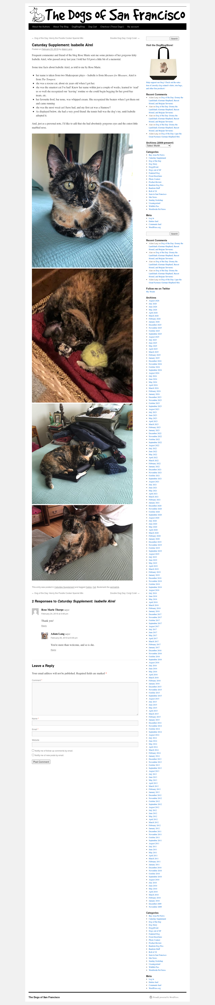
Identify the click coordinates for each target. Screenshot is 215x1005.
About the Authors (41, 26)
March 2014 (154, 750)
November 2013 (155, 762)
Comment (37, 680)
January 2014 (154, 756)
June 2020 (153, 523)
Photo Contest (154, 179)
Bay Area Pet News (157, 154)
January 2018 (154, 611)
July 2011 (153, 846)
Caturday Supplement (64, 587)
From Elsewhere (155, 176)
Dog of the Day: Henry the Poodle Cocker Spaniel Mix (57, 38)
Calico (89, 587)
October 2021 (154, 475)
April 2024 (153, 385)
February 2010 (155, 897)
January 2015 (154, 719)
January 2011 (154, 864)
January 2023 (154, 430)
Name (35, 718)
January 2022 (154, 466)
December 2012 (155, 795)
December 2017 (155, 614)
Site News (153, 197)
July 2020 (153, 520)
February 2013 (155, 789)
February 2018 (155, 608)
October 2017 (154, 620)
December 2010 (155, 867)
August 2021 (154, 481)
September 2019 (155, 550)
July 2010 (153, 882)
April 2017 (153, 638)
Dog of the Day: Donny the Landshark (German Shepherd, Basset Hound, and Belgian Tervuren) (166, 100)
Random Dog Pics (156, 185)
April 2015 (153, 710)
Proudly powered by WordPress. (166, 997)
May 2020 (153, 526)
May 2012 (153, 816)
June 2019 (153, 560)
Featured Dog (154, 173)
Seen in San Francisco (157, 194)
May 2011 (153, 852)
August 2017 (154, 626)
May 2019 (153, 563)
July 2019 (153, 557)
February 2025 (155, 354)
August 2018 (154, 590)
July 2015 (153, 701)
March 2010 (154, 894)
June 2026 (153, 306)
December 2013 (155, 759)
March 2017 (154, 641)
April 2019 (153, 566)
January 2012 (154, 828)
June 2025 (153, 342)
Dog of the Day (155, 160)
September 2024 (155, 370)
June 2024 (153, 379)
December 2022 (155, 433)
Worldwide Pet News (157, 209)
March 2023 (154, 424)
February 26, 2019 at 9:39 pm (64, 637)
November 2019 (155, 544)
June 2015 (153, 704)
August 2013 (154, 771)
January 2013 (154, 792)
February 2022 (155, 463)
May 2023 (153, 418)
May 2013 (153, 780)
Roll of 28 (153, 191)
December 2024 (155, 361)
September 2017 (155, 623)
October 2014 (154, 728)
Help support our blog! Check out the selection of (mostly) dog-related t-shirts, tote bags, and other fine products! (164, 85)
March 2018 (154, 605)
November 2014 (155, 725)
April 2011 (153, 855)
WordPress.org (155, 227)
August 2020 (154, 517)
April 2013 (153, 783)
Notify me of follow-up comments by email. (54, 750)
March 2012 (154, 822)
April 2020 (153, 529)
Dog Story (153, 164)
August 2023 (154, 409)
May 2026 (153, 309)
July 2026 (153, 303)
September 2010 (155, 876)
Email (35, 729)
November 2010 (155, 870)
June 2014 (153, 740)
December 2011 (155, 831)
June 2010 (153, 885)
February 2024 (155, 391)
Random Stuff (154, 188)
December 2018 (155, 578)
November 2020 (155, 508)
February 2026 (155, 318)
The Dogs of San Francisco (44, 997)
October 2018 (154, 584)
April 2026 (153, 312)
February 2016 (155, 680)
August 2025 (154, 336)
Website (35, 739)
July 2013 (153, 774)
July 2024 (153, 376)
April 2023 (153, 421)
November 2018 (155, 581)
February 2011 (155, 861)
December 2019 (155, 541)
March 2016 (154, 677)
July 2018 (153, 593)
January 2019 (154, 575)
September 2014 (155, 731)
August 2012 (154, 807)
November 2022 (155, 436)
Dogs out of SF (155, 170)
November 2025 (155, 327)
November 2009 (155, 906)
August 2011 (154, 843)
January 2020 (154, 538)
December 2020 (155, 505)
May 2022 (153, 454)
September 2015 (155, 695)
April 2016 (153, 674)
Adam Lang (67, 49)
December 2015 (155, 686)
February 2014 (155, 753)
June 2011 (153, 849)
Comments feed (155, 224)
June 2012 (153, 813)
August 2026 (154, 300)
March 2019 (154, 569)
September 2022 (155, 442)
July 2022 (153, 448)
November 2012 (155, 798)
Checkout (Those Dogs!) (112, 26)
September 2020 (155, 514)
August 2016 (154, 662)
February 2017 (155, 644)
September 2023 (155, 406)
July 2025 (153, 339)
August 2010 (154, 879)
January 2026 (154, 321)
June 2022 (153, 451)
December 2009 (155, 903)
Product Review (155, 182)
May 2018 (153, 599)
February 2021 (155, 499)
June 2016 (153, 668)
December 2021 (155, 469)
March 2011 (154, 858)
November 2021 (155, 472)
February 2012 (155, 825)
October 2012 (154, 801)
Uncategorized (154, 203)
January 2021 (154, 502)
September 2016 (155, 659)
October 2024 (154, 367)
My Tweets (150, 291)
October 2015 (154, 692)
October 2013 (154, 765)
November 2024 (155, 364)
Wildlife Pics (154, 206)
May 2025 (153, 345)
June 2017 (153, 632)
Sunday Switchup (156, 200)
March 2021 (154, 496)
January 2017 (154, 647)
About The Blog (60, 26)
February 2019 (155, 572)
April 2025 (153, 348)
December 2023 (155, 397)
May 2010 (153, 888)
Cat (94, 587)
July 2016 (153, 665)
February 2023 (155, 427)
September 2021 (155, 478)
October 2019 (154, 547)
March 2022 (154, 460)
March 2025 (154, 351)
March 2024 (154, 388)
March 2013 (154, 786)
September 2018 (155, 587)
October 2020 (154, 511)
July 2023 (153, 412)
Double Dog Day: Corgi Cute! (124, 38)
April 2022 (153, 457)
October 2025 (154, 330)
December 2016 (155, 650)
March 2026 (154, 315)
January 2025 (154, 357)
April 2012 (153, 819)
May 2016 (153, 671)
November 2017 (155, 617)
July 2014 (153, 737)
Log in (151, 218)
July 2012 (153, 810)
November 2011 (155, 834)
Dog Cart (92, 26)
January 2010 (154, 900)
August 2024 (154, 373)
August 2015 (154, 698)
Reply (44, 625)
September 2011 (155, 840)
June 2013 (153, 777)
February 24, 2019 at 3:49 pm (54, 613)
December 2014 (155, 722)
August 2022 (154, 445)
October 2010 (154, 873)
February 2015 (155, 716)
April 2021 (153, 493)
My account (133, 26)
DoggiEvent (153, 167)
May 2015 (153, 707)
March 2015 (154, 713)
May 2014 (153, 743)
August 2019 (154, 554)
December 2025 (155, 324)
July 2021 (153, 484)
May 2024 (153, 382)
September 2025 (155, 333)
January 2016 (154, 683)
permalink (114, 587)
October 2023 (154, 403)
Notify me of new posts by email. (49, 755)
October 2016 (154, 656)
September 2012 (155, 804)
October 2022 (154, 439)
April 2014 (153, 746)
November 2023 (155, 400)
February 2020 (155, 535)
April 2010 (153, 891)
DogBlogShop (78, 26)
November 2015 (155, 689)
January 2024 (154, 394)
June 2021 (153, 487)
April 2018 (153, 602)
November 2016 (155, 653)
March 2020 (154, 532)
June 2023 (153, 415)
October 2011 (154, 837)
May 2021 (153, 490)
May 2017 (153, 635)
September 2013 (155, 768)
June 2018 (153, 596)
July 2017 (153, 629)
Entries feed (153, 221)
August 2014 (154, 734)
